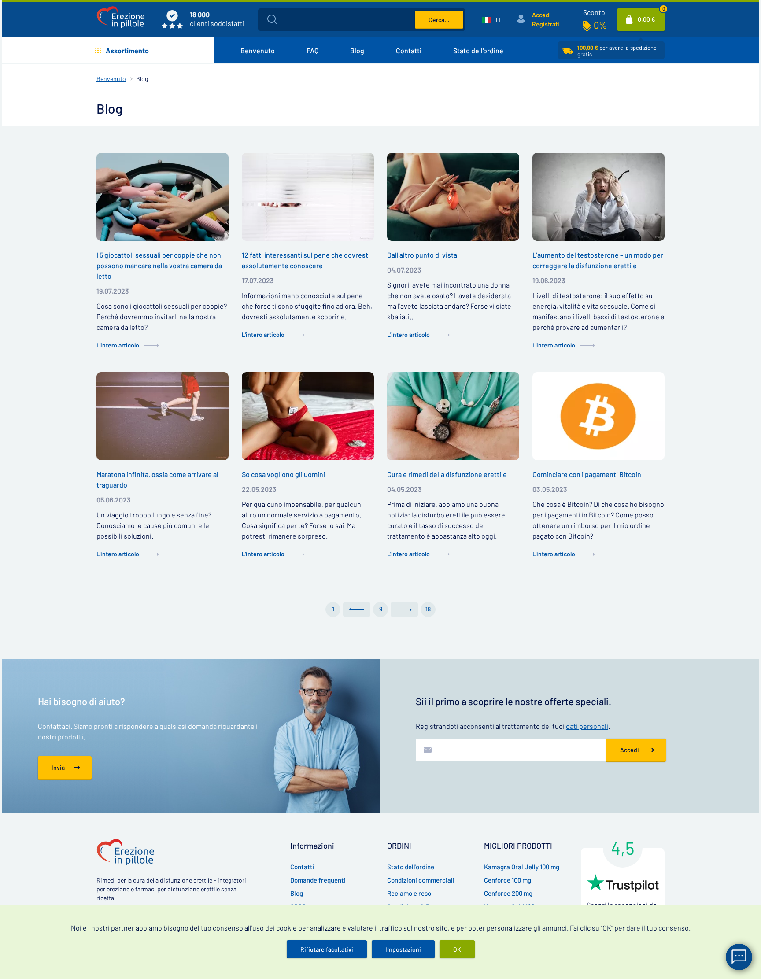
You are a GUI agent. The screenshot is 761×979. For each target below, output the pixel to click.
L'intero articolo (117, 345)
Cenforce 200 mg (508, 893)
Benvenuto (257, 50)
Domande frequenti (318, 880)
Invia (58, 767)
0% (600, 24)
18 (428, 609)
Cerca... (439, 19)
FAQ (312, 50)
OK (457, 949)
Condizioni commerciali (420, 880)
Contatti (408, 50)
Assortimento (127, 50)
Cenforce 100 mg (507, 880)
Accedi (541, 14)
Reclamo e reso (409, 893)
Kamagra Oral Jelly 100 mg (521, 867)
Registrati (545, 24)
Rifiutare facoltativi (326, 949)
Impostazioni (403, 949)
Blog (357, 50)
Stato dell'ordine (478, 50)
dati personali (587, 726)
